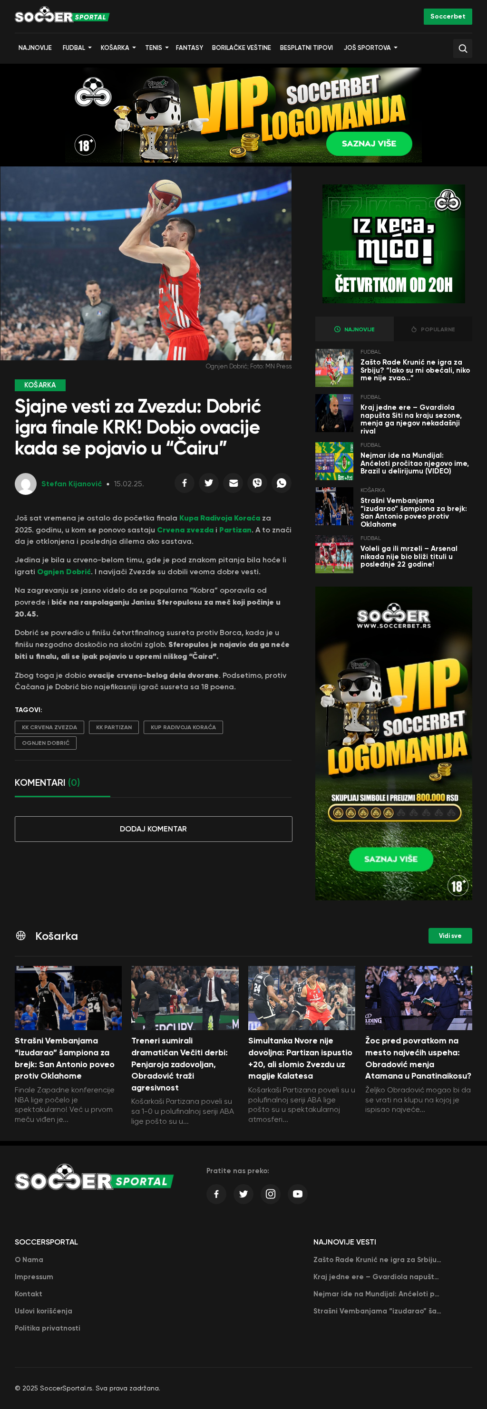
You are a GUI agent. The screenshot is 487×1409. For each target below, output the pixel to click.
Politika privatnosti (47, 1328)
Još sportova (367, 47)
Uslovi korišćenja (43, 1311)
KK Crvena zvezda (49, 727)
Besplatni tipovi (306, 47)
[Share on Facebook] (185, 485)
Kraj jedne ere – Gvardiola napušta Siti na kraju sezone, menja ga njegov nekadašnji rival (411, 419)
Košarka (115, 47)
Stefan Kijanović (71, 483)
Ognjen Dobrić (64, 571)
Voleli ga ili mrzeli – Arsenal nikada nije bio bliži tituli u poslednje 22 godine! (409, 556)
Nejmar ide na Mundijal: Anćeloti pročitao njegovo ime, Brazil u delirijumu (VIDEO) (414, 463)
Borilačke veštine (241, 47)
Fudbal (74, 47)
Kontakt (28, 1294)
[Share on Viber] (257, 485)
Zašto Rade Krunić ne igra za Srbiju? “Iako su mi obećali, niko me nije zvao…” (415, 370)
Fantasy (189, 47)
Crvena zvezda (185, 529)
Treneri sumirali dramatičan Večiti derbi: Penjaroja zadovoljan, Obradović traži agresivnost (179, 1064)
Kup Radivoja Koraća (183, 727)
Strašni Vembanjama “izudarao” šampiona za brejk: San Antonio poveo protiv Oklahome (413, 512)
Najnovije (35, 47)
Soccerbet (448, 16)
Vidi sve (450, 935)
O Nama (29, 1259)
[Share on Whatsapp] (282, 485)
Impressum (34, 1277)
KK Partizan (114, 727)
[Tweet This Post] (209, 485)
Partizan (235, 529)
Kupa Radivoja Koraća (219, 517)
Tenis (153, 47)
